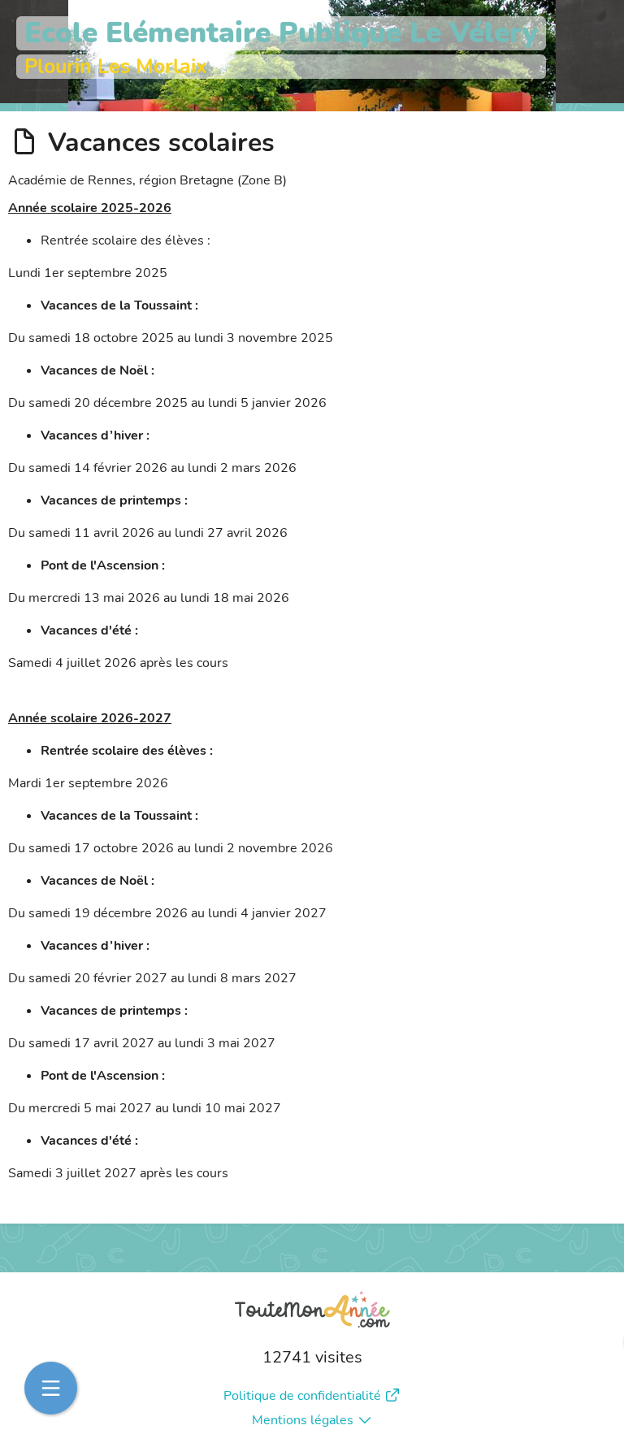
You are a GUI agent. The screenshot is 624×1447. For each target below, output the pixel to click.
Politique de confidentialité (302, 1396)
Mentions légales (302, 1420)
